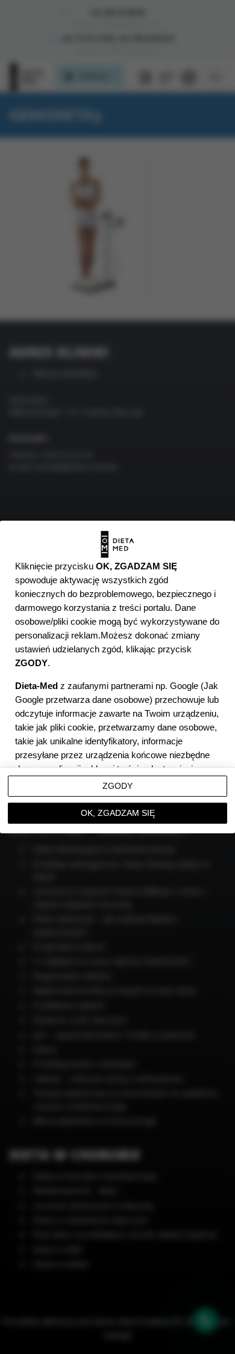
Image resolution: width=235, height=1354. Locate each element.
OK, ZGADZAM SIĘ (118, 813)
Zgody (117, 786)
